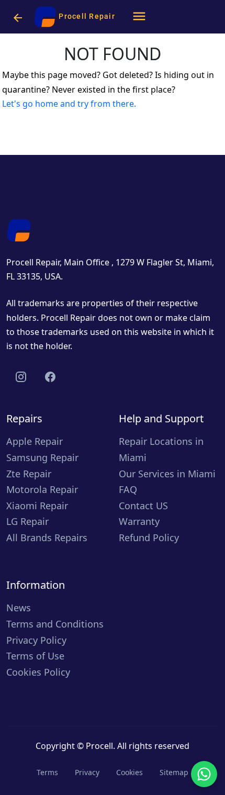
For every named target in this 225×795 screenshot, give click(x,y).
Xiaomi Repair (37, 505)
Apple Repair (34, 441)
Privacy (87, 772)
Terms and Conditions (55, 624)
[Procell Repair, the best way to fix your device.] (18, 229)
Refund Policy (149, 537)
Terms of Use (35, 656)
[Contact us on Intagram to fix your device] (21, 376)
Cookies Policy (38, 672)
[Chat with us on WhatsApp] (204, 774)
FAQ (128, 489)
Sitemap (174, 772)
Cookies (129, 772)
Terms (47, 772)
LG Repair (27, 521)
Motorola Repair (42, 489)
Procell (99, 746)
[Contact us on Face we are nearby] (50, 376)
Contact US (143, 505)
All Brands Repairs (46, 537)
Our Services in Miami (167, 473)
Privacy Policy (36, 640)
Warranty (139, 521)
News (18, 607)
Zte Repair (28, 473)
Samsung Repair (42, 457)
